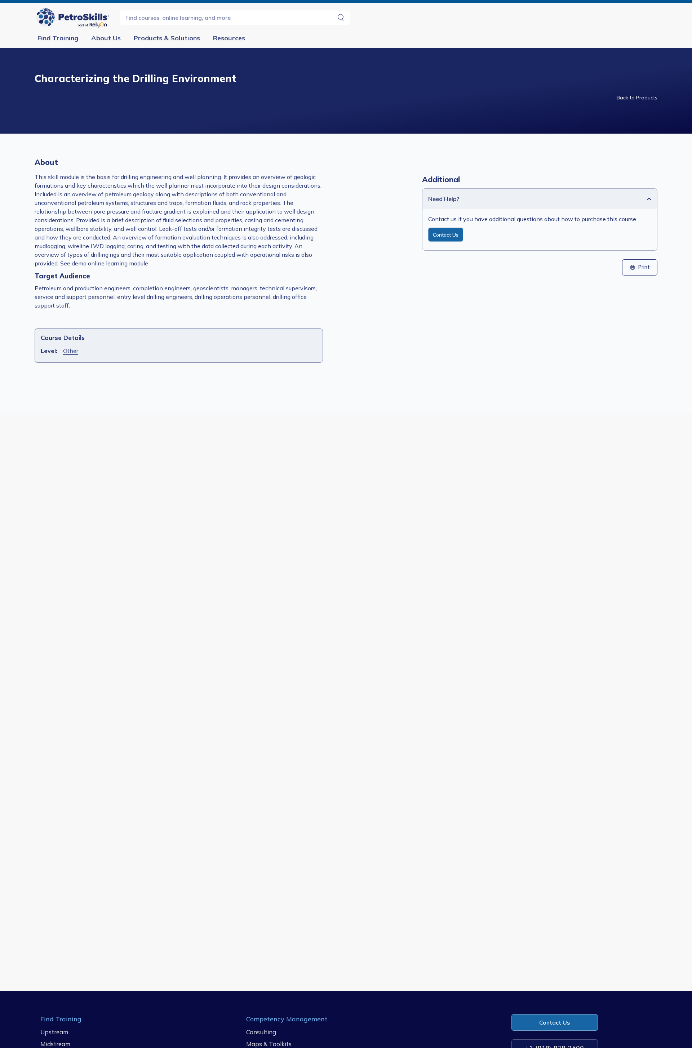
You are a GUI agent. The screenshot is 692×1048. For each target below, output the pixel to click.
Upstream (54, 1032)
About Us (106, 38)
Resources (229, 38)
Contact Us (445, 235)
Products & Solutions (167, 38)
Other (70, 350)
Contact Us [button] (554, 1022)
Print (644, 267)
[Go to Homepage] (74, 17)
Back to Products (637, 97)
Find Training (57, 38)
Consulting (261, 1032)
